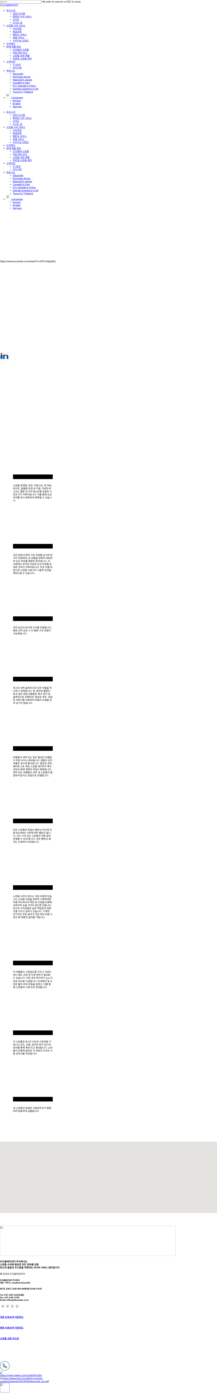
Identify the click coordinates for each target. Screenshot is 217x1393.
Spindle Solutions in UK (25, 190)
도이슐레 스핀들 (21, 151)
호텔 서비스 (18, 139)
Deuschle (18, 175)
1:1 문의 (17, 166)
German (17, 208)
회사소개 (10, 112)
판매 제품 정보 (13, 148)
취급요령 (17, 133)
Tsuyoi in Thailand (23, 193)
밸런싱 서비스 (20, 136)
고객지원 (10, 163)
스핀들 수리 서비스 (15, 127)
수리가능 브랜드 (21, 142)
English (17, 205)
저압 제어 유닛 (20, 154)
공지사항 (17, 169)
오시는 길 (17, 124)
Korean (17, 202)
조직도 (16, 121)
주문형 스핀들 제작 (22, 160)
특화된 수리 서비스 (22, 118)
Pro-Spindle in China (24, 187)
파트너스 (10, 172)
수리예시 (10, 145)
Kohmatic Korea (21, 178)
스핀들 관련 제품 (21, 157)
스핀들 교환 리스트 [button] (9, 1338)
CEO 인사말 (19, 115)
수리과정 (17, 130)
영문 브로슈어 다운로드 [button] (12, 1327)
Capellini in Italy (21, 184)
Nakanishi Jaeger (22, 181)
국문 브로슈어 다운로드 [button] (12, 1317)
